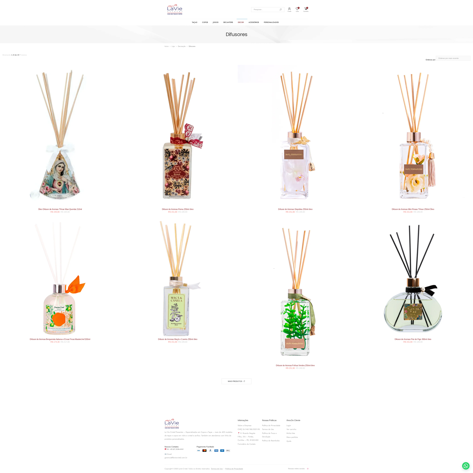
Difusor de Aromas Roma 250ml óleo (178, 209)
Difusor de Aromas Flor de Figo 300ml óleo (413, 339)
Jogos (215, 22)
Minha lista (291, 433)
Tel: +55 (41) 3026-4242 (174, 449)
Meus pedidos (292, 437)
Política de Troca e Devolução (269, 435)
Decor (241, 22)
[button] (466, 466)
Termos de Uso (268, 429)
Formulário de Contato (246, 444)
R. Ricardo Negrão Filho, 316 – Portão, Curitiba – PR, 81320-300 (248, 436)
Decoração (182, 46)
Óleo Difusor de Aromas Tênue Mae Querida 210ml (60, 209)
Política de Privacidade (271, 425)
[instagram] (307, 468)
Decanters (228, 22)
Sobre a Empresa (244, 425)
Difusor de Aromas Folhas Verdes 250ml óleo (295, 365)
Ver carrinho (291, 429)
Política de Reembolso (271, 440)
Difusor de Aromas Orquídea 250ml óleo (295, 209)
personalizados (271, 22)
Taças (194, 22)
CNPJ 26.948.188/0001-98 (249, 429)
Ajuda (289, 441)
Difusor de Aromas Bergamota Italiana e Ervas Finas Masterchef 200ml (60, 339)
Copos (205, 22)
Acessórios (254, 22)
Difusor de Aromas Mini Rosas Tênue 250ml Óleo (413, 209)
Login (289, 425)
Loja (173, 46)
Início (167, 46)
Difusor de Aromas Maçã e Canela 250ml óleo (177, 339)
